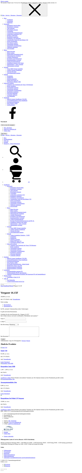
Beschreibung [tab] (7, 304)
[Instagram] (7, 466)
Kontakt (6, 432)
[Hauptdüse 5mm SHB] (7, 363)
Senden (3, 339)
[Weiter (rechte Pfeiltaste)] (3, 470)
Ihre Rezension (5, 336)
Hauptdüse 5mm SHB (8, 366)
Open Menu (4, 133)
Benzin (11, 286)
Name (3, 318)
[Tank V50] (4, 347)
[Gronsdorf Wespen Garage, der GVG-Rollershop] (11, 15)
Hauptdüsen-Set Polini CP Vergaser (12, 398)
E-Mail (3, 321)
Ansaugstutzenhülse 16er (9, 382)
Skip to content (4, 1)
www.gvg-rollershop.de (15, 422)
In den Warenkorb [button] (5, 362)
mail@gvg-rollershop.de (10, 129)
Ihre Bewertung (5, 324)
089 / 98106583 (8, 128)
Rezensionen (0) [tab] (8, 306)
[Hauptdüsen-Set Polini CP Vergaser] (1, 395)
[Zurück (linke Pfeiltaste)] (1, 470)
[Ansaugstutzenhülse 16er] (8, 379)
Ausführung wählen (6, 377)
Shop (2, 286)
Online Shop (7, 130)
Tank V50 (4, 351)
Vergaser (23, 340)
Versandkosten (16, 299)
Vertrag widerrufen (8, 436)
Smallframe (6, 286)
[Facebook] (13, 118)
